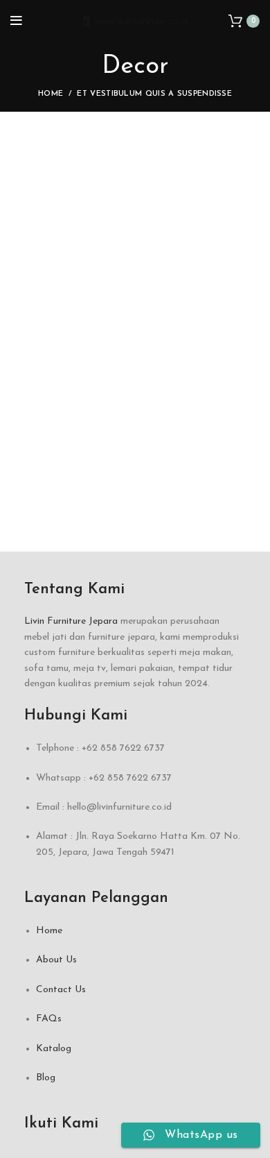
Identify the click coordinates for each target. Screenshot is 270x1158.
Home (50, 94)
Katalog (53, 1049)
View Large (249, 150)
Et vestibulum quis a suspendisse (154, 94)
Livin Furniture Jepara (71, 621)
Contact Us (61, 990)
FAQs (49, 1019)
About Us (56, 960)
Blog (45, 1078)
